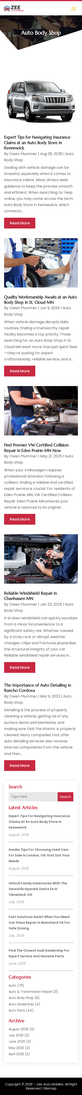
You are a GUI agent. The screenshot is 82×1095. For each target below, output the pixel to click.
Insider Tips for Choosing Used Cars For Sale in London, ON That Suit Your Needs (39, 855)
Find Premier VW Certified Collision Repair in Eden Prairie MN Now (36, 447)
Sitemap (49, 1088)
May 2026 (16, 1048)
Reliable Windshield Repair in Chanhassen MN (30, 595)
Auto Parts (17, 1010)
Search (65, 796)
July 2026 (16, 1035)
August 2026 (18, 1029)
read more (20, 223)
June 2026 (17, 1041)
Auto (12, 985)
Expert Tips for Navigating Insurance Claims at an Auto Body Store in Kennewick (39, 822)
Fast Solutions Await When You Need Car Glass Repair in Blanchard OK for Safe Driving (39, 923)
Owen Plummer (23, 153)
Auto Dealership (21, 1004)
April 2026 (16, 1054)
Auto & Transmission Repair (30, 991)
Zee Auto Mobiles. (50, 1084)
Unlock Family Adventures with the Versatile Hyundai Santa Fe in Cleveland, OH (38, 889)
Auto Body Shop (21, 998)
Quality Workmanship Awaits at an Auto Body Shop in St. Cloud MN (40, 299)
